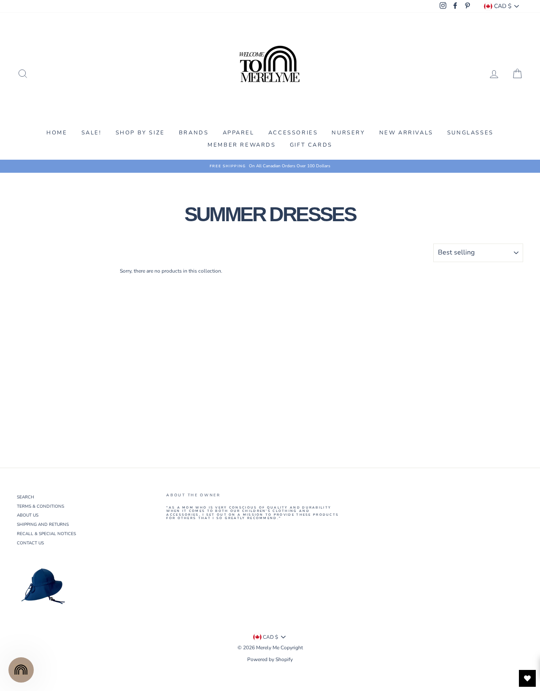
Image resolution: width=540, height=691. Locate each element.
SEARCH (25, 497)
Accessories (293, 133)
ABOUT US (27, 515)
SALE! (91, 133)
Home (56, 133)
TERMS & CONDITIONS (40, 506)
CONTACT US (30, 543)
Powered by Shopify (270, 659)
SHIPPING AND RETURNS (43, 525)
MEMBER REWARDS (241, 145)
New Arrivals (406, 133)
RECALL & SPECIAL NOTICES (46, 534)
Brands (194, 133)
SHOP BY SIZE (140, 133)
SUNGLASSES (470, 133)
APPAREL (238, 133)
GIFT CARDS (311, 145)
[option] (270, 166)
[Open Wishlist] (527, 678)
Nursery (348, 133)
